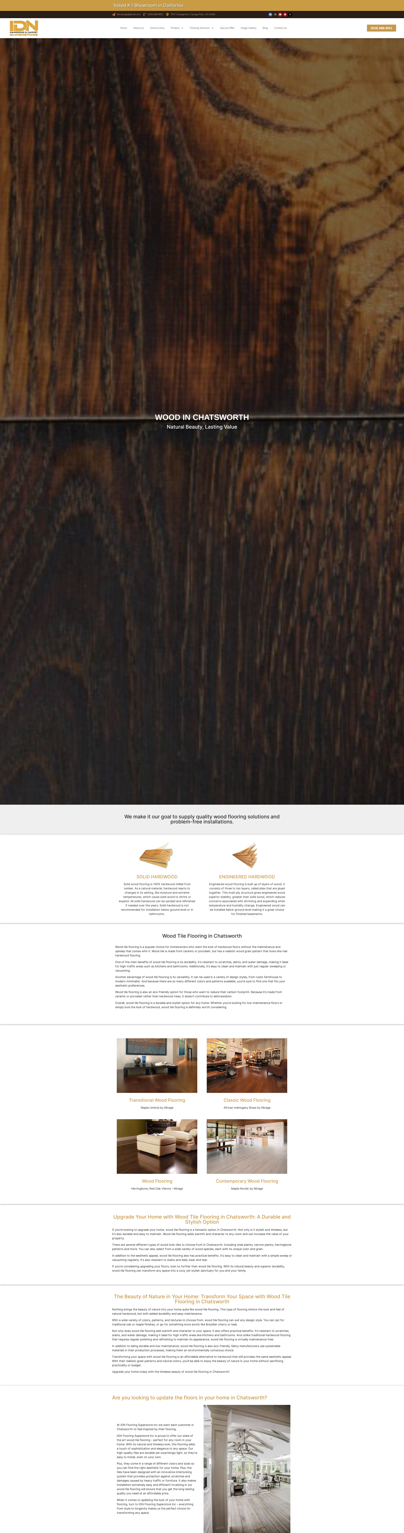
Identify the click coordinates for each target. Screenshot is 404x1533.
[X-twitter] (290, 14)
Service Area (157, 28)
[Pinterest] (285, 14)
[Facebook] (270, 14)
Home (123, 28)
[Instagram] (275, 14)
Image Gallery (248, 28)
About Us (138, 28)
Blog (265, 28)
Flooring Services (200, 28)
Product (175, 28)
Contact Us (280, 28)
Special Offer (227, 28)
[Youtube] (280, 14)
